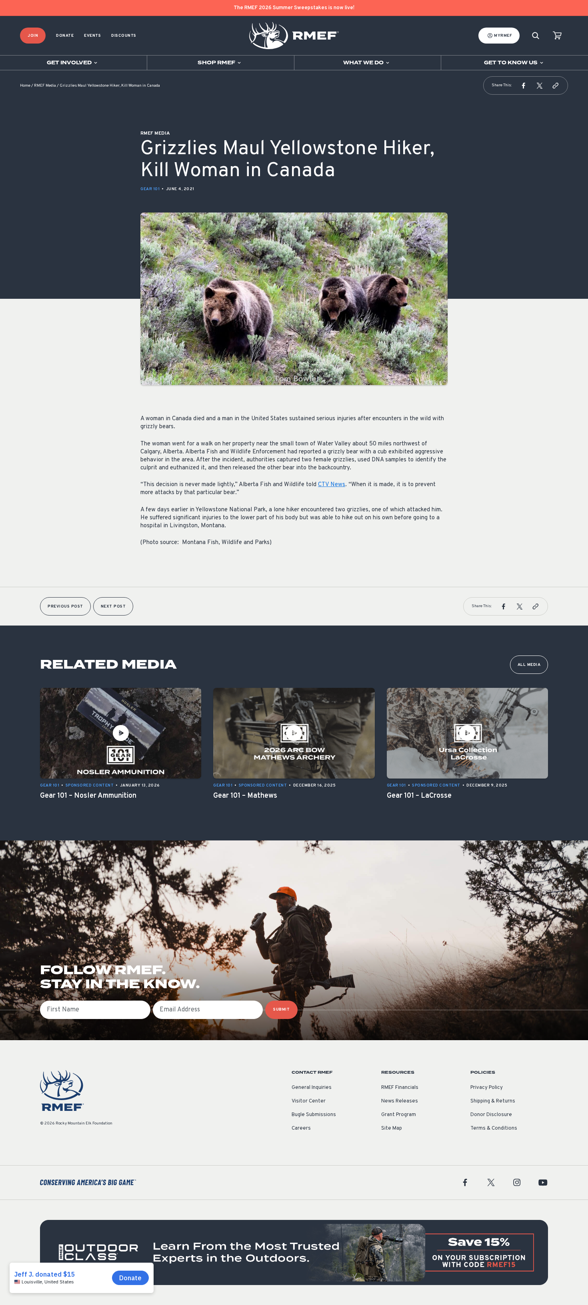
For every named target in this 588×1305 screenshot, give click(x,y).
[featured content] (294, 1252)
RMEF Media (45, 85)
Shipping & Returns (492, 1101)
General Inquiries (312, 1088)
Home (25, 85)
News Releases (399, 1101)
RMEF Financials (399, 1088)
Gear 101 (150, 189)
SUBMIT (281, 1009)
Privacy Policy (486, 1088)
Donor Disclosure (491, 1115)
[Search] (535, 36)
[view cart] (557, 36)
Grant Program (398, 1115)
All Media (529, 664)
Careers (301, 1128)
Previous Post (65, 606)
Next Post (113, 606)
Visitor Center (309, 1101)
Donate (65, 35)
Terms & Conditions (493, 1128)
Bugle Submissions (314, 1115)
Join (33, 35)
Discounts (123, 35)
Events (92, 35)
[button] (524, 85)
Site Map (391, 1128)
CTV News (331, 485)
